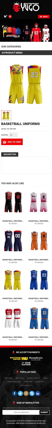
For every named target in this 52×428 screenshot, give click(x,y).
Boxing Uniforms (26, 385)
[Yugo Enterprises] (26, 7)
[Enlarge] (11, 217)
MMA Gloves (8, 378)
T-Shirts (45, 378)
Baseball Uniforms (33, 378)
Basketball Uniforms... (13, 221)
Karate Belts (28, 382)
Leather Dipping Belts (14, 382)
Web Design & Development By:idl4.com (30, 423)
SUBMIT (44, 412)
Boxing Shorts (40, 382)
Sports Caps (20, 378)
